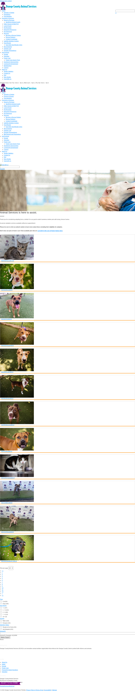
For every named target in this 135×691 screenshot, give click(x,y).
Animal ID (3, 631)
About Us (4, 69)
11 (2, 590)
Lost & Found (7, 26)
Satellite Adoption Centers (11, 41)
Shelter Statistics (8, 71)
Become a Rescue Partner (13, 35)
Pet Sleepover (8, 31)
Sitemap (54, 690)
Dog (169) (5, 603)
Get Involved (5, 52)
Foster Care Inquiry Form (13, 60)
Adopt (3, 10)
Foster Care (7, 58)
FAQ (5, 75)
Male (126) (5, 621)
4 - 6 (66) (5, 612)
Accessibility (47, 690)
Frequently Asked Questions (10, 670)
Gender (2, 618)
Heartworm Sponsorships (11, 62)
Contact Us (7, 73)
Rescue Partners (10, 37)
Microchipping (8, 47)
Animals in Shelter (9, 12)
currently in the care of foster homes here (50, 231)
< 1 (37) (4, 608)
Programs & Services (8, 18)
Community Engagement (11, 64)
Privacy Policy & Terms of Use (34, 690)
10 (2, 588)
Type (1, 599)
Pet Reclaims (7, 28)
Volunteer (6, 56)
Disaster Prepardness (10, 50)
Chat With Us (7, 79)
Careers (6, 67)
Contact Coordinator (11, 39)
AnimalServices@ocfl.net (7, 686)
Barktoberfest (7, 65)
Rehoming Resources (10, 29)
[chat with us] (67, 165)
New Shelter (7, 77)
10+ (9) (4, 616)
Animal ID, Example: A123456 (8, 635)
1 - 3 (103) (5, 610)
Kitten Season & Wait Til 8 (11, 24)
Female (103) (6, 623)
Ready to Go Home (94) (9, 627)
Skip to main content (6, 1)
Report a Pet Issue (9, 20)
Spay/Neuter (7, 43)
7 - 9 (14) (5, 614)
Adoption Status (4, 625)
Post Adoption (8, 16)
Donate (6, 54)
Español (2, 169)
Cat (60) (4, 601)
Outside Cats (7, 48)
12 (2, 591)
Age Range (3, 605)
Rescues (6, 33)
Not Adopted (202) (7, 629)
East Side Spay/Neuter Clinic (14, 45)
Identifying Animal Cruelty (13, 22)
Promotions (7, 14)
